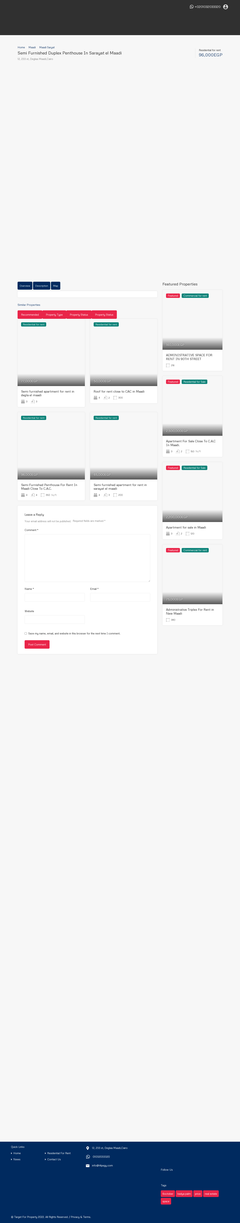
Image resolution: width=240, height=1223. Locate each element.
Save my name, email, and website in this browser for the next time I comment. (74, 633)
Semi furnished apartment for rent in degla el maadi (47, 393)
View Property (51, 372)
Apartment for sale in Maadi (186, 527)
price (198, 1193)
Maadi (32, 47)
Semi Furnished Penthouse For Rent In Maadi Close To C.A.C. (49, 487)
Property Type (54, 314)
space (166, 1201)
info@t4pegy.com (102, 1165)
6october (168, 1193)
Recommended (30, 314)
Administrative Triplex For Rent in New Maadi (190, 611)
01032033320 (101, 1156)
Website (29, 611)
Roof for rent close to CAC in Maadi (119, 391)
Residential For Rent (59, 1153)
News (16, 1159)
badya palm (184, 1193)
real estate (211, 1193)
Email (94, 588)
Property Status (79, 314)
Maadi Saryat (47, 47)
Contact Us (54, 1159)
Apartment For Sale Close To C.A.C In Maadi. (191, 443)
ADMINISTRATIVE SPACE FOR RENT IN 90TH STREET (189, 357)
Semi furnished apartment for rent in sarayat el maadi (120, 487)
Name (29, 588)
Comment (31, 529)
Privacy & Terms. (81, 1216)
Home (21, 47)
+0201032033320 (207, 7)
